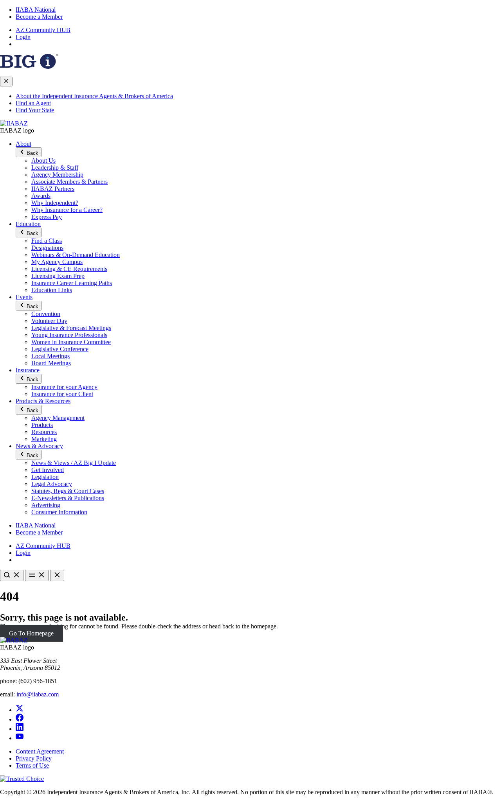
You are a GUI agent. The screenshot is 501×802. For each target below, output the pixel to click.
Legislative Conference (59, 349)
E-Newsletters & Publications (67, 498)
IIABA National (36, 9)
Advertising (45, 505)
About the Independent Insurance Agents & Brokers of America (94, 96)
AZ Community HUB (43, 30)
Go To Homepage (31, 633)
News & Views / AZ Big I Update (73, 462)
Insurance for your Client (62, 394)
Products (42, 425)
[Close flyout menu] (6, 81)
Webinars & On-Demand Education (75, 254)
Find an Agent (33, 103)
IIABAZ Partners (52, 188)
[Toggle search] (11, 575)
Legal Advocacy (51, 484)
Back (31, 153)
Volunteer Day (49, 321)
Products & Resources (43, 401)
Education (28, 224)
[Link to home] (14, 123)
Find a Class (46, 240)
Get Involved (47, 469)
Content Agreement (40, 751)
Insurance (28, 370)
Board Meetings (51, 363)
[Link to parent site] (29, 66)
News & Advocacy (39, 446)
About (23, 143)
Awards (40, 195)
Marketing (44, 439)
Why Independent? (54, 202)
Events (24, 297)
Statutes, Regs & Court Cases (67, 491)
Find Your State (35, 110)
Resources (44, 432)
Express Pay (46, 217)
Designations (47, 247)
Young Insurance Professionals (69, 335)
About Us (43, 160)
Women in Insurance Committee (71, 342)
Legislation (45, 477)
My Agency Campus (57, 261)
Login (23, 37)
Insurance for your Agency (64, 387)
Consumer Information (59, 512)
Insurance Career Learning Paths (71, 283)
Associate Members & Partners (69, 181)
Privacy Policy (34, 758)
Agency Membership (57, 174)
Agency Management (58, 417)
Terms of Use (32, 765)
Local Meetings (50, 356)
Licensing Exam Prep (58, 276)
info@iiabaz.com (37, 694)
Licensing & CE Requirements (69, 269)
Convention (45, 313)
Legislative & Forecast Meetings (71, 328)
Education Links (51, 290)
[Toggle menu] (37, 575)
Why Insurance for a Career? (67, 209)
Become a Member (39, 16)
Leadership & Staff (54, 167)
